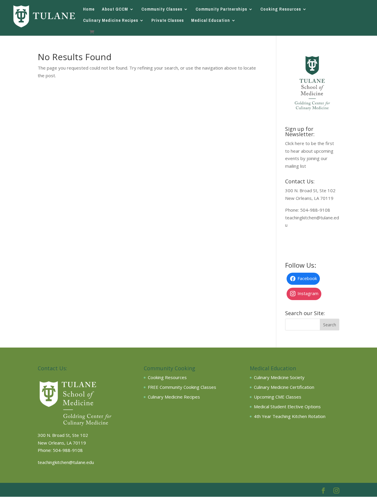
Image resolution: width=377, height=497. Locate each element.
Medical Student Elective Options (287, 406)
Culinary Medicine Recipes (110, 20)
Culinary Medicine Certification (284, 387)
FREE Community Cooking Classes (182, 387)
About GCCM (115, 9)
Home (89, 9)
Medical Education (210, 20)
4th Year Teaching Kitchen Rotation (289, 416)
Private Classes (167, 20)
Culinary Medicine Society (279, 377)
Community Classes (161, 9)
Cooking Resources (280, 9)
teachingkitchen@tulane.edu (66, 462)
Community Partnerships (221, 9)
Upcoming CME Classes (277, 397)
